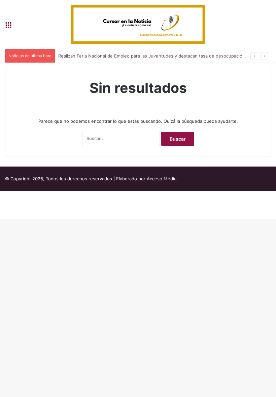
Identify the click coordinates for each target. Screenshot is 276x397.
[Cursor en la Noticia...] (138, 24)
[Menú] (8, 26)
